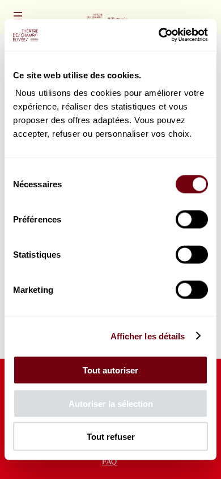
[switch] (192, 220)
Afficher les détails (147, 336)
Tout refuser (111, 437)
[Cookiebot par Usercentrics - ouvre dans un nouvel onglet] (159, 35)
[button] (18, 16)
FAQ (109, 461)
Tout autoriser (110, 370)
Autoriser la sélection (111, 403)
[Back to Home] (110, 17)
